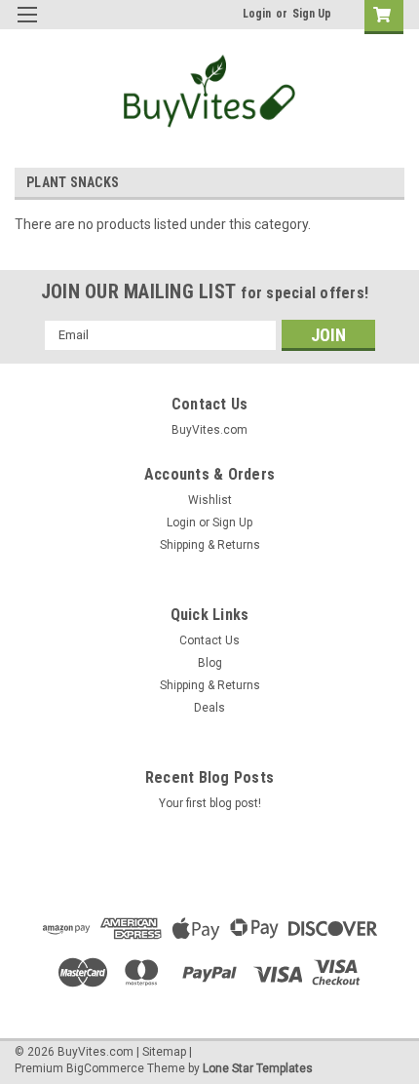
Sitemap (164, 1052)
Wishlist (210, 500)
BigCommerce (105, 1068)
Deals (209, 708)
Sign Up (311, 13)
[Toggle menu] (27, 27)
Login (257, 13)
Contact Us (209, 640)
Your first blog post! (210, 803)
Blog (210, 663)
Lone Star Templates (258, 1068)
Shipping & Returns (210, 545)
